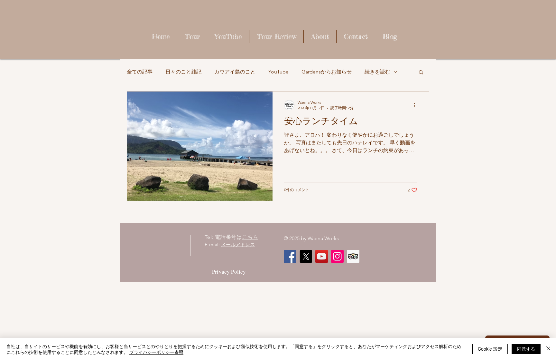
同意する (526, 348)
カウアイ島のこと (234, 72)
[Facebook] (290, 256)
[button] (421, 72)
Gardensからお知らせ (326, 72)
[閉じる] (548, 349)
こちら (250, 237)
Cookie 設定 (490, 348)
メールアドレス (238, 244)
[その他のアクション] (416, 105)
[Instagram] (337, 256)
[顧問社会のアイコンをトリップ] (353, 256)
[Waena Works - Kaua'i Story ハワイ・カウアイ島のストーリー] (321, 256)
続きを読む (377, 72)
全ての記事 (140, 72)
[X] (306, 256)
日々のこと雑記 (183, 72)
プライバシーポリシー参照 (156, 352)
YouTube (278, 72)
